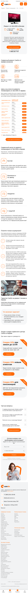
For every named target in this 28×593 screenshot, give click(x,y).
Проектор (3, 515)
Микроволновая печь (5, 556)
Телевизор (3, 519)
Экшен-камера (4, 525)
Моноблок (16, 515)
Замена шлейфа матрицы (4, 112)
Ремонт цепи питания (5, 130)
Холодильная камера (5, 573)
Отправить (14, 454)
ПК (15, 519)
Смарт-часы (3, 527)
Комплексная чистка (5, 106)
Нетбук (2, 513)
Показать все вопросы (14, 430)
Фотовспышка (17, 529)
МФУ (15, 516)
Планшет (3, 516)
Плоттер (2, 532)
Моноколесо (3, 531)
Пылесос (3, 551)
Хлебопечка (3, 564)
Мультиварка (3, 557)
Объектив (16, 531)
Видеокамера (4, 539)
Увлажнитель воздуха (5, 568)
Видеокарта (16, 521)
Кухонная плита (4, 574)
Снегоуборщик (4, 577)
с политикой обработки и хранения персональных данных (14, 459)
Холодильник (4, 548)
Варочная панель (4, 552)
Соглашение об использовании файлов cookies (10, 586)
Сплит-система (4, 576)
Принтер (16, 517)
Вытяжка (3, 569)
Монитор (16, 520)
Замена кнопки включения (4, 115)
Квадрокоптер (4, 521)
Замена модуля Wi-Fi (5, 127)
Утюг (2, 563)
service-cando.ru (10, 491)
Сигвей (2, 529)
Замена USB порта (5, 120)
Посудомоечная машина (6, 561)
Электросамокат (4, 523)
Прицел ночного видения (19, 536)
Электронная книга (5, 533)
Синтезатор (3, 537)
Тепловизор (16, 533)
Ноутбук (16, 513)
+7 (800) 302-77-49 (13, 51)
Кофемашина (3, 545)
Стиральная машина (5, 549)
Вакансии (3, 507)
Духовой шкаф (4, 553)
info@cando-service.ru (9, 498)
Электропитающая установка (7, 572)
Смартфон (3, 517)
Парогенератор (4, 560)
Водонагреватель (4, 567)
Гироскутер (3, 528)
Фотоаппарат (17, 532)
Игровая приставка (5, 524)
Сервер (2, 520)
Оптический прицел (18, 535)
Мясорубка (3, 559)
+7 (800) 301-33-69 (9, 494)
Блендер (3, 571)
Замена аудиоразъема (5, 117)
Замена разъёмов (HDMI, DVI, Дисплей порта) (5, 124)
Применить (8, 354)
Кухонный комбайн (5, 555)
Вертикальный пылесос (6, 544)
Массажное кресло (5, 565)
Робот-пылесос (4, 547)
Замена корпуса (4, 108)
